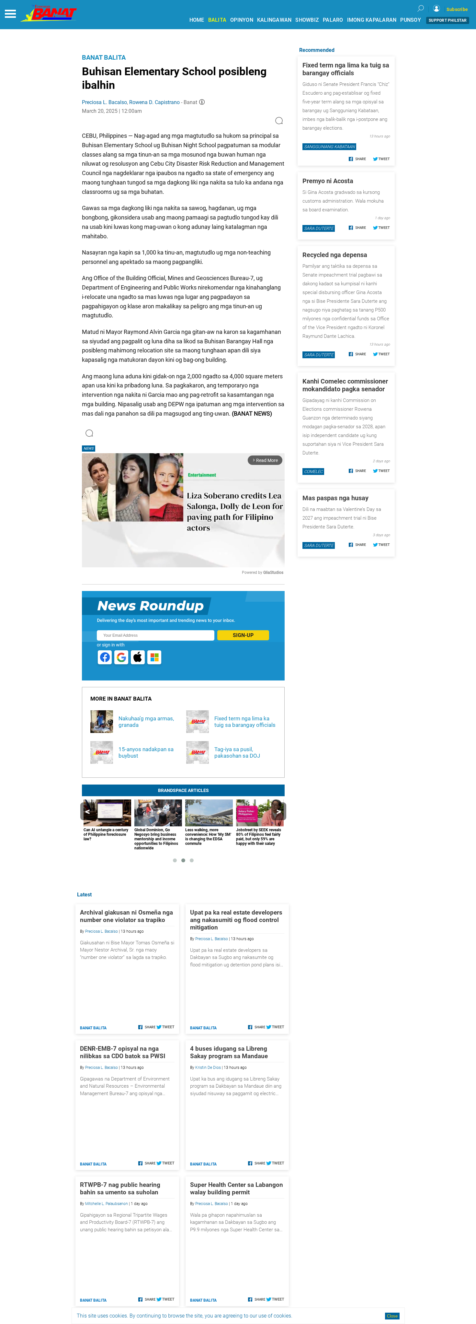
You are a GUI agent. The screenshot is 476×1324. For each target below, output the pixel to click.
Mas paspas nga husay (335, 498)
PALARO (333, 20)
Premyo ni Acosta (327, 181)
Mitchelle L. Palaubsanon (106, 1203)
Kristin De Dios (208, 1067)
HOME (196, 20)
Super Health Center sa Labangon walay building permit (236, 1188)
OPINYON (241, 20)
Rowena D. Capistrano (154, 102)
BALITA (217, 20)
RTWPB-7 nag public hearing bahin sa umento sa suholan (120, 1188)
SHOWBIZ (307, 20)
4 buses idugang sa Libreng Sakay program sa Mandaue (229, 1052)
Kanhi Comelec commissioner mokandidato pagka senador (345, 385)
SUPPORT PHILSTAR (448, 20)
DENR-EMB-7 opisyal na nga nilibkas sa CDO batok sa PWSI (122, 1052)
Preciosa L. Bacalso (104, 102)
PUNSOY (410, 20)
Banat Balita (104, 57)
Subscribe (457, 9)
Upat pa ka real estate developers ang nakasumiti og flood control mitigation (236, 920)
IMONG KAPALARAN (372, 20)
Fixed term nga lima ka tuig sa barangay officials (345, 69)
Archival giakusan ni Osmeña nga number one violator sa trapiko (126, 916)
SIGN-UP (243, 635)
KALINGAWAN (274, 20)
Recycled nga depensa (334, 255)
